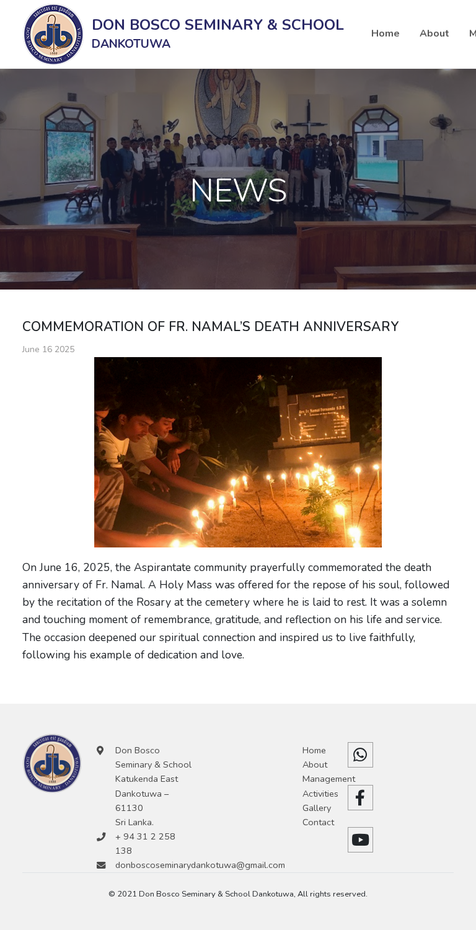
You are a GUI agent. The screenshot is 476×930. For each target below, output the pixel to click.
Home (385, 33)
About (434, 33)
